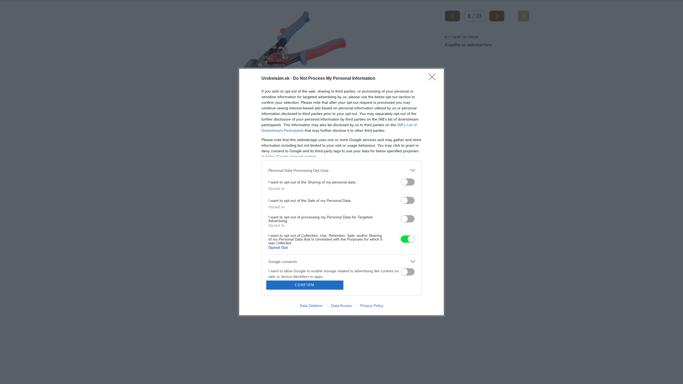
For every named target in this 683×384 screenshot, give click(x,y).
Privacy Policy (371, 305)
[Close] (434, 79)
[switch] (408, 182)
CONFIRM (305, 285)
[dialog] (341, 192)
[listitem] (341, 170)
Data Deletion (311, 305)
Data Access (341, 305)
